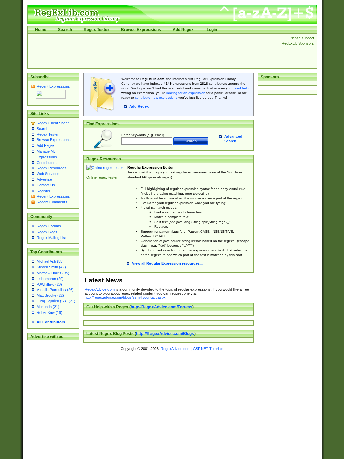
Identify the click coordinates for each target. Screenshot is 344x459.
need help (241, 88)
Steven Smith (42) (51, 267)
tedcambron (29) (50, 279)
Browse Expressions (141, 29)
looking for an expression (185, 93)
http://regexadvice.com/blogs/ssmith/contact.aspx (125, 297)
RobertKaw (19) (49, 312)
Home (40, 29)
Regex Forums (49, 226)
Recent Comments (52, 202)
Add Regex (183, 29)
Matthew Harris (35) (53, 273)
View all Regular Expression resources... (167, 263)
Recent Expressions (53, 86)
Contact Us (46, 185)
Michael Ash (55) (50, 261)
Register (43, 191)
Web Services (48, 174)
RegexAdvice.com (100, 289)
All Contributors (51, 322)
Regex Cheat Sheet (53, 123)
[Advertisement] (152, 51)
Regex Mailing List (51, 238)
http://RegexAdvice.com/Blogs (165, 333)
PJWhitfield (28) (49, 284)
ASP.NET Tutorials (208, 349)
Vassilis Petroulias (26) (55, 290)
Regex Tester (96, 29)
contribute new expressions (156, 97)
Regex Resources (52, 168)
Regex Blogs (47, 232)
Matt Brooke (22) (50, 295)
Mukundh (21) (48, 307)
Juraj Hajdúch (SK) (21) (56, 301)
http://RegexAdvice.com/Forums (161, 307)
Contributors (47, 163)
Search (65, 29)
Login (212, 29)
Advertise (44, 179)
